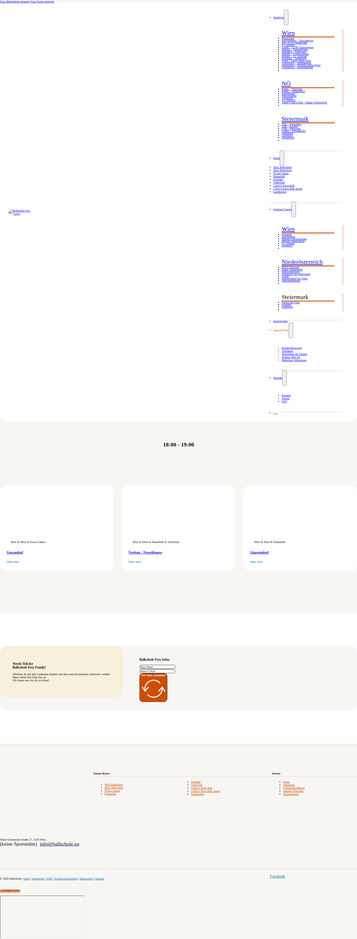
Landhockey (280, 191)
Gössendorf (288, 137)
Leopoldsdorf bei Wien (294, 278)
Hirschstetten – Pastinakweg (297, 40)
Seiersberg (287, 133)
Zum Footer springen (42, 1)
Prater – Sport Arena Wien (296, 60)
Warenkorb (289, 784)
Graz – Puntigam (291, 128)
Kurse (276, 158)
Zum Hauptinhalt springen (15, 1)
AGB (49, 878)
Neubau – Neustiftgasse (295, 49)
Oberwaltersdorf (290, 271)
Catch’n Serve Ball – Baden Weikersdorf (304, 102)
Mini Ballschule (282, 167)
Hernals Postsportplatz (294, 238)
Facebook (277, 876)
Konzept (286, 395)
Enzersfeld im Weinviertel (296, 274)
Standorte (278, 17)
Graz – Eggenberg (291, 124)
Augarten (287, 234)
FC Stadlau (288, 45)
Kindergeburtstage (292, 347)
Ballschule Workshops (294, 360)
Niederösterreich (302, 261)
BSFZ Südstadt (290, 267)
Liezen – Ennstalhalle (294, 130)
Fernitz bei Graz (291, 302)
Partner (286, 398)
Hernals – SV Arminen (294, 56)
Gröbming (287, 135)
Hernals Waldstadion (293, 241)
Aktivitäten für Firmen (294, 354)
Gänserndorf (288, 93)
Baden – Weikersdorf (293, 91)
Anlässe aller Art (291, 357)
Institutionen (280, 321)
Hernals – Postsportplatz (295, 53)
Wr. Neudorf (288, 100)
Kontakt (277, 377)
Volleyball (279, 182)
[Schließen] (275, 414)
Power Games (281, 173)
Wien (288, 32)
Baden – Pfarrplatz (292, 89)
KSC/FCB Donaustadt (294, 42)
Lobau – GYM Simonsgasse (297, 47)
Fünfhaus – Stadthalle (294, 58)
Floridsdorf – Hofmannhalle (297, 67)
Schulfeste (287, 351)
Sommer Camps (282, 209)
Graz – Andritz (290, 126)
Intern (26, 878)
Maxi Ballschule (282, 170)
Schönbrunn (288, 236)
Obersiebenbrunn (291, 280)
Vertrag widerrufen (293, 791)
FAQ (284, 401)
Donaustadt (288, 38)
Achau (285, 276)
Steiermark (295, 118)
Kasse (286, 781)
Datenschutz (86, 878)
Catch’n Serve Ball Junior (287, 188)
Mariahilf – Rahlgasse (294, 51)
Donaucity (287, 245)
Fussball (278, 179)
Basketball (279, 176)
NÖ (286, 83)
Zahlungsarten (291, 794)
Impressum (38, 878)
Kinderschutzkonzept (66, 878)
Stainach (286, 304)
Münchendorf (289, 95)
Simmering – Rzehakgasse (296, 62)
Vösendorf (287, 98)
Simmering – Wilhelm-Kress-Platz (301, 65)
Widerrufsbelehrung (294, 788)
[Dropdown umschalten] (286, 17)
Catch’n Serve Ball (284, 185)
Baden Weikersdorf (292, 269)
